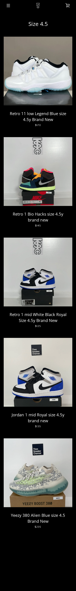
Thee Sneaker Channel (46, 578)
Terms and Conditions (26, 563)
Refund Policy (26, 569)
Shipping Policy (49, 569)
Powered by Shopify (38, 582)
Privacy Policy (54, 563)
